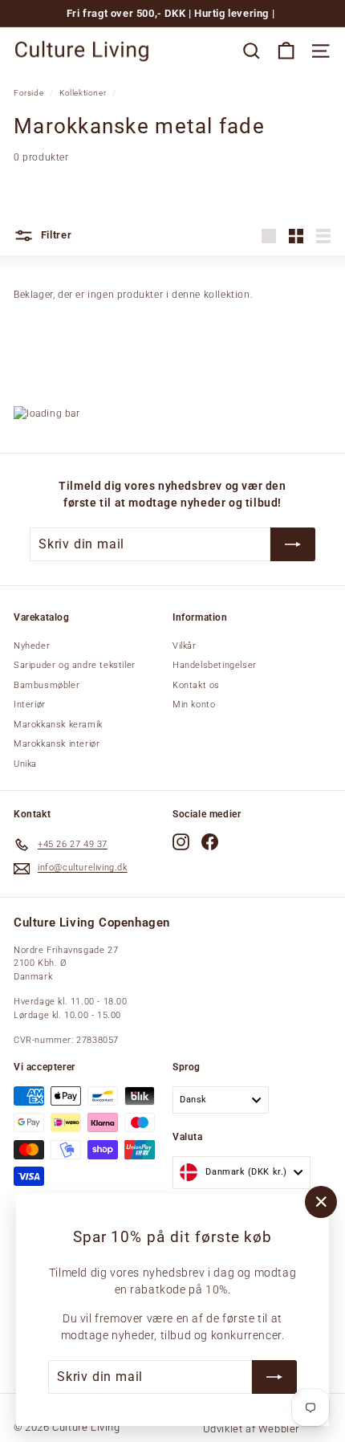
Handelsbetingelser (214, 665)
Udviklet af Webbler (251, 1429)
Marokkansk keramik (58, 724)
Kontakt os (196, 685)
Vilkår (184, 646)
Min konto (193, 704)
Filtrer (54, 235)
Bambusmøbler (46, 685)
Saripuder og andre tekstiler (75, 665)
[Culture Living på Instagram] (180, 841)
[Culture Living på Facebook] (209, 841)
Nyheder (32, 646)
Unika (25, 764)
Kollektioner (82, 92)
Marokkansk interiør (56, 744)
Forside (28, 92)
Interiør (30, 704)
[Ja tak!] (274, 1377)
